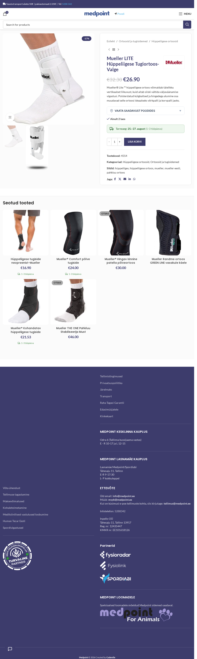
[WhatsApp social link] (134, 179)
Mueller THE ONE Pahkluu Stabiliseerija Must (73, 330)
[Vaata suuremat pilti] (10, 117)
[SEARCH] (187, 25)
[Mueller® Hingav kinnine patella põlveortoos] (121, 232)
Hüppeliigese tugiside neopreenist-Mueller (26, 261)
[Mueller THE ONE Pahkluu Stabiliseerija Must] (73, 302)
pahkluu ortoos (116, 172)
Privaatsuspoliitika (111, 383)
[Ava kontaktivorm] (10, 649)
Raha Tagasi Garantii (112, 402)
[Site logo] (97, 13)
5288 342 (67, 3)
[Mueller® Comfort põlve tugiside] (73, 232)
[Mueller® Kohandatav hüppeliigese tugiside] (25, 302)
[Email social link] (124, 179)
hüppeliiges (122, 168)
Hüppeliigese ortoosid (165, 41)
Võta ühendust (11, 488)
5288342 (120, 511)
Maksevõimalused (13, 501)
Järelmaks (106, 389)
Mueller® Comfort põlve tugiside (73, 261)
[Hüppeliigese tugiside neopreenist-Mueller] (25, 232)
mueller (159, 168)
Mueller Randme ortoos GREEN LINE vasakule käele (168, 261)
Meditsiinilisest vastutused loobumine (25, 514)
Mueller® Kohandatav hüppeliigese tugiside (26, 330)
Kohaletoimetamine (15, 507)
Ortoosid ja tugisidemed (133, 41)
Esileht (111, 41)
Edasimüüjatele (109, 409)
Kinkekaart (106, 416)
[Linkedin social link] (129, 179)
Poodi (120, 13)
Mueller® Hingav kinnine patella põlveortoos (121, 261)
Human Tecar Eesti (14, 521)
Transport (106, 396)
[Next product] (118, 49)
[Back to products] (113, 49)
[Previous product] (109, 49)
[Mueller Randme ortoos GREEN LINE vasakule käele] (168, 232)
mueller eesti (172, 168)
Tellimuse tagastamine (16, 494)
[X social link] (119, 179)
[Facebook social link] (115, 179)
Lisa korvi (135, 141)
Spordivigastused (13, 527)
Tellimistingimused (111, 376)
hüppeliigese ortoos (141, 168)
